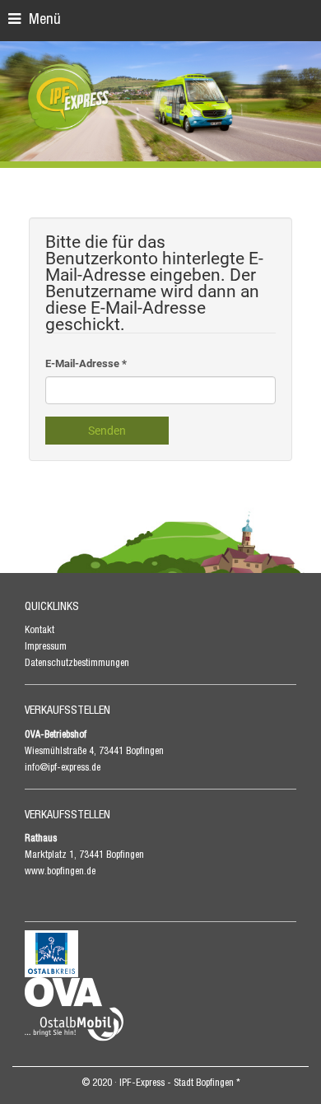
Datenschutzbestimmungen (77, 663)
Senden (107, 430)
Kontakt (39, 631)
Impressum (46, 647)
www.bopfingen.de (60, 872)
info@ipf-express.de (62, 768)
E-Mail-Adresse (86, 363)
